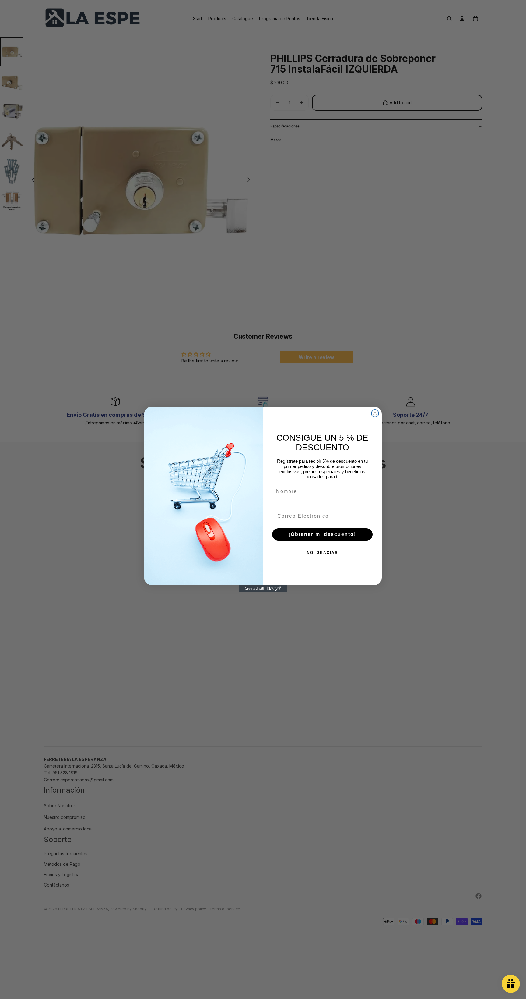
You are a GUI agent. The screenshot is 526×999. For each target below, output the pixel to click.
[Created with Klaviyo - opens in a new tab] (263, 588)
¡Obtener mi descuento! (322, 534)
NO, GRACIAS (322, 553)
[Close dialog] (375, 413)
